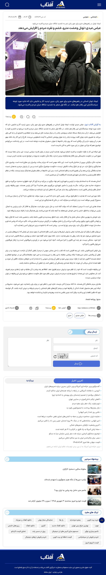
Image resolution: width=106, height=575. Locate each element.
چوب (97, 525)
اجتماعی (94, 17)
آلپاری (43, 525)
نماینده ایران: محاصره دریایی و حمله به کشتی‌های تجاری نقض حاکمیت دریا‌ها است (68, 416)
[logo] (53, 4)
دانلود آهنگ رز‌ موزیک (23, 520)
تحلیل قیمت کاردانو (18, 531)
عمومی (85, 17)
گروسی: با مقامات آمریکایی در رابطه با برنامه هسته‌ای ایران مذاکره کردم (73, 390)
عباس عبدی (79, 315)
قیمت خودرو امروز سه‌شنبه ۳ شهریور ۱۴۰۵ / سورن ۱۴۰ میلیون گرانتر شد (57, 501)
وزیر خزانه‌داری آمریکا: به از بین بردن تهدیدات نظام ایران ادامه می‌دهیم (73, 446)
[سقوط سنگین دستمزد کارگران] (93, 469)
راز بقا (61, 520)
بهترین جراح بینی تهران (80, 525)
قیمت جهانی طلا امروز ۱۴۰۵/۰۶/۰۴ (86, 442)
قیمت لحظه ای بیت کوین (62, 537)
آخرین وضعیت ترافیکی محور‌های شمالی (85, 425)
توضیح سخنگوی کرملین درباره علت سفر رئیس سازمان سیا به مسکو (74, 433)
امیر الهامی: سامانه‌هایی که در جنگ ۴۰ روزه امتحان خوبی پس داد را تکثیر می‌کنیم (69, 421)
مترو (69, 315)
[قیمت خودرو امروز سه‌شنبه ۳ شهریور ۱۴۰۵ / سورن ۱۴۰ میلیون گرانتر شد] (93, 500)
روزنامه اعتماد (91, 299)
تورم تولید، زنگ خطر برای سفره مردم (86, 403)
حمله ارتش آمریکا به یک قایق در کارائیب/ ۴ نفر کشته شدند (77, 429)
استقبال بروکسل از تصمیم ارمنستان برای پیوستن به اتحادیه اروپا (76, 395)
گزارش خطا (62, 308)
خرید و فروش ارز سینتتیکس (88, 537)
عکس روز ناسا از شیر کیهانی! (89, 412)
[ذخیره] (37, 308)
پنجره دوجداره (75, 520)
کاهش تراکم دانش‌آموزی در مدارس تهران (84, 399)
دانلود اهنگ (30, 525)
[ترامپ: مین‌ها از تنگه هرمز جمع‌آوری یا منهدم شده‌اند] (93, 479)
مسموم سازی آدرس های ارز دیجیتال (65, 531)
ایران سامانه (47, 572)
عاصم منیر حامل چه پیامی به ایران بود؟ (70, 490)
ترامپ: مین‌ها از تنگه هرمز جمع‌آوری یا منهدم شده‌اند (65, 479)
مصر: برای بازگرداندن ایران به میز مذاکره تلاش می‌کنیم (79, 438)
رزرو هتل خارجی (13, 525)
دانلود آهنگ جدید (58, 525)
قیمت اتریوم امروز (92, 542)
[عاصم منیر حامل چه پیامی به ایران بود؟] (93, 490)
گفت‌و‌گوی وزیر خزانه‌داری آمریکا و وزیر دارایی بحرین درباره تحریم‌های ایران (72, 386)
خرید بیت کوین (93, 520)
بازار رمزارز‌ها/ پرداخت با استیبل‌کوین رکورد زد (83, 408)
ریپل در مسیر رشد (38, 531)
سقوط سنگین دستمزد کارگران (74, 469)
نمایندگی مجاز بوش (45, 520)
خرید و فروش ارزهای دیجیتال (35, 537)
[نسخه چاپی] (30, 308)
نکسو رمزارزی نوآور (92, 531)
